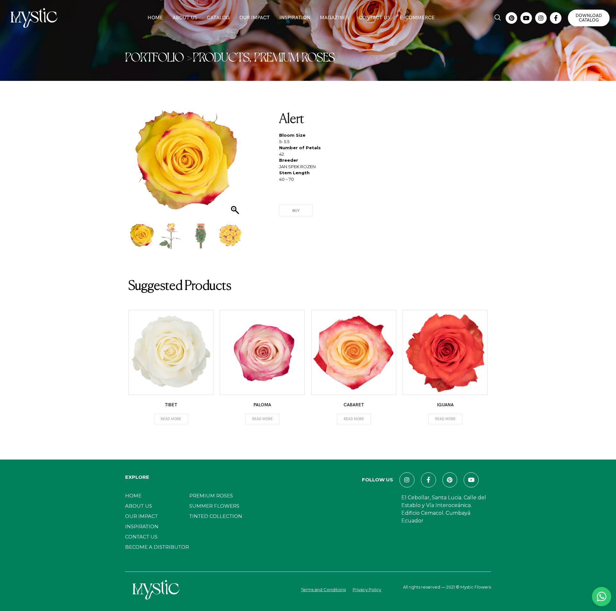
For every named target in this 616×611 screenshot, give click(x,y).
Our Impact (254, 18)
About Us (185, 18)
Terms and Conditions (323, 589)
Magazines (334, 18)
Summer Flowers (214, 506)
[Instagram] (541, 18)
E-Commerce (417, 18)
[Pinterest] (511, 18)
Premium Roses (211, 496)
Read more (171, 419)
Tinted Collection (215, 516)
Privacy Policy (367, 589)
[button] (497, 18)
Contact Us (374, 18)
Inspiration (294, 18)
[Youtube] (526, 18)
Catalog (218, 18)
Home (155, 18)
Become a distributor (157, 547)
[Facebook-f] (555, 18)
